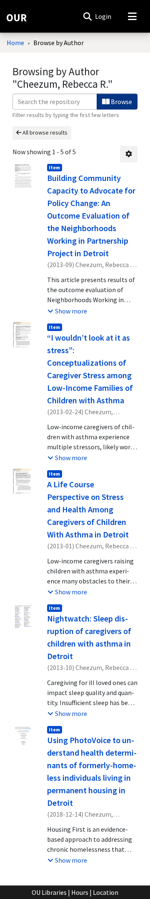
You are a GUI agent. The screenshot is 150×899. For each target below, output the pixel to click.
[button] (87, 16)
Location (105, 892)
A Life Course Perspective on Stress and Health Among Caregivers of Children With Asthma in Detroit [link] (88, 509)
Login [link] (103, 16)
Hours (79, 892)
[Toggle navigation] (132, 16)
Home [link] (15, 42)
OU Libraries (49, 892)
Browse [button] (121, 101)
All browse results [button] (44, 132)
